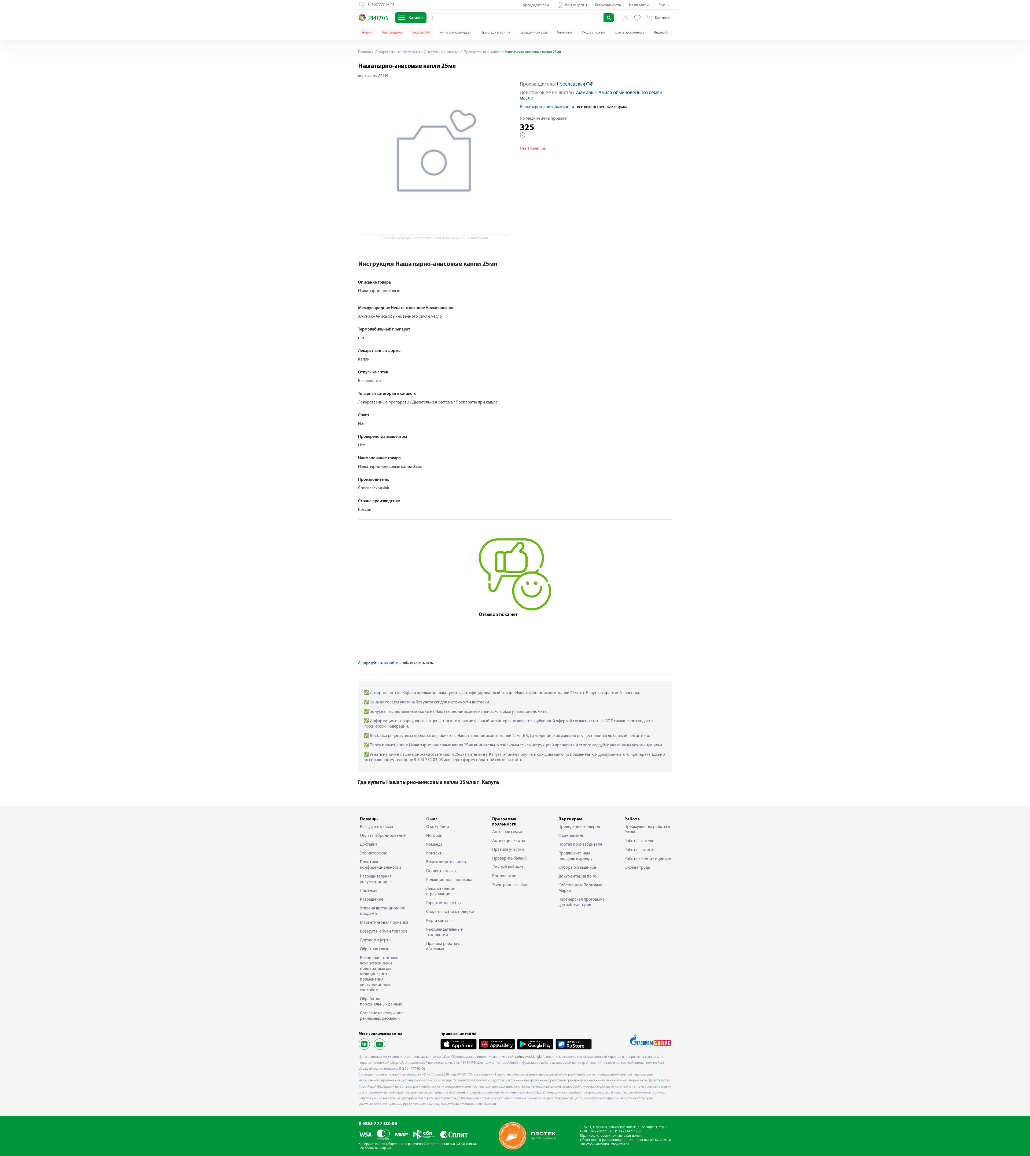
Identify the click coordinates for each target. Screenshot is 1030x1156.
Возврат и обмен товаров (383, 931)
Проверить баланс (509, 858)
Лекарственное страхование (440, 891)
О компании (437, 827)
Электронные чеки (509, 885)
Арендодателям (536, 5)
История (434, 836)
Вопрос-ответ (505, 876)
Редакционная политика (449, 880)
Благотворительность (446, 862)
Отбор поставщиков (577, 867)
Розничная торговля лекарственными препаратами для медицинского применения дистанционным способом (379, 974)
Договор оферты (375, 940)
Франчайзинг (571, 836)
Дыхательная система (441, 52)
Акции (367, 33)
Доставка (368, 844)
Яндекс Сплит (665, 33)
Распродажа (392, 33)
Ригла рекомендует (455, 33)
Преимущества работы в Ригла (647, 829)
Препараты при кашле (482, 52)
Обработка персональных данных (381, 1002)
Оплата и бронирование (383, 836)
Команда (434, 844)
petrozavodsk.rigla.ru (530, 1057)
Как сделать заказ (376, 827)
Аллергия (564, 33)
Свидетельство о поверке (450, 912)
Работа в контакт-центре (647, 859)
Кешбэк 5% (421, 33)
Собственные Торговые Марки (580, 888)
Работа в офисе (638, 850)
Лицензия (369, 891)
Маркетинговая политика (384, 922)
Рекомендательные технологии (444, 932)
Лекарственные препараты (397, 52)
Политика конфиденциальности (380, 865)
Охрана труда (637, 867)
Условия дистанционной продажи (383, 911)
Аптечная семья (507, 832)
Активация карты (508, 841)
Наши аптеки (639, 5)
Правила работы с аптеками (443, 946)
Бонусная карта (608, 5)
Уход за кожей (593, 33)
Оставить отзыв (441, 871)
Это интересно (374, 853)
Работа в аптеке (639, 841)
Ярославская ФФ (575, 84)
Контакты (435, 853)
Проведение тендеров (579, 827)
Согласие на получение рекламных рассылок (382, 1016)
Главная (364, 52)
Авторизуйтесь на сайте (378, 663)
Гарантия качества (443, 903)
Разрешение (371, 899)
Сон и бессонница (629, 33)
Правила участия (508, 849)
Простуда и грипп (495, 33)
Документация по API (578, 876)
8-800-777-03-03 (378, 1123)
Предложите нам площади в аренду (575, 856)
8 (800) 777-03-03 (412, 1068)
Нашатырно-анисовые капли (547, 107)
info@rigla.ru (619, 1144)
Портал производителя (580, 844)
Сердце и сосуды (533, 33)
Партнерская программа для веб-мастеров (581, 902)
